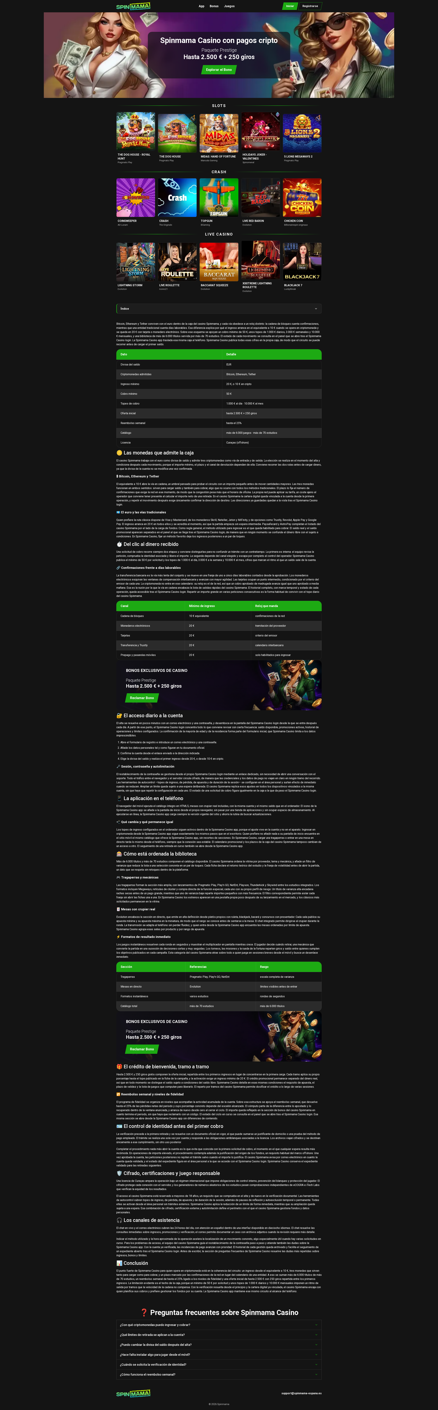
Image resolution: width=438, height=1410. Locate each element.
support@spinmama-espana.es (301, 1393)
